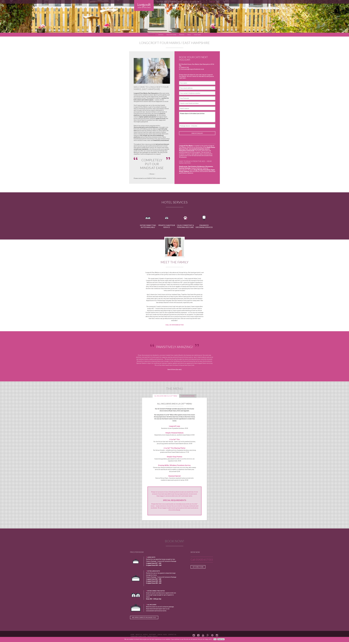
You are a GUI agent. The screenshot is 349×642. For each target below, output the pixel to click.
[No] (347, 639)
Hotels (166, 2)
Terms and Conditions (138, 636)
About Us (160, 2)
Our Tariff (173, 2)
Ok (215, 639)
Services (160, 34)
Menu (189, 34)
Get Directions (198, 567)
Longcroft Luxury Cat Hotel (144, 5)
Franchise (195, 2)
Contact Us (187, 2)
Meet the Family (171, 34)
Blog (180, 2)
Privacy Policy (152, 636)
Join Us (159, 634)
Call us (212, 2)
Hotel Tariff (197, 34)
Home (132, 634)
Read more (221, 639)
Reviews (181, 34)
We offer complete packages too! (144, 617)
